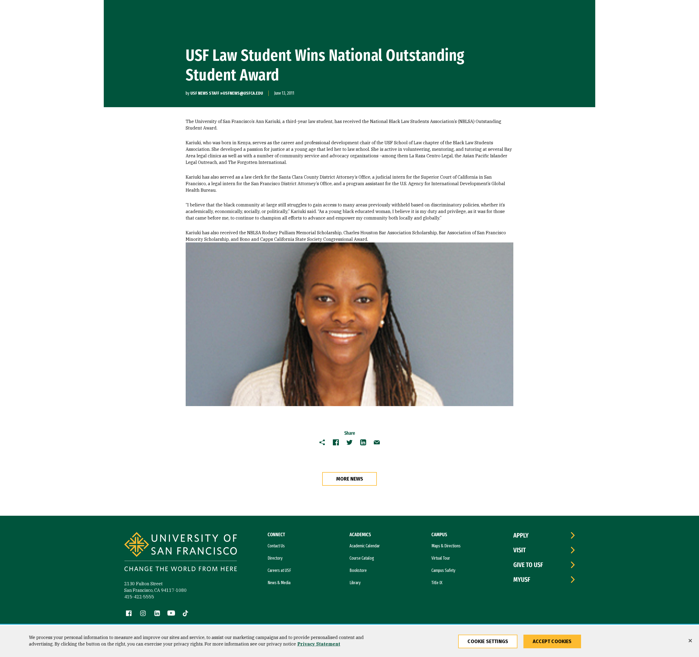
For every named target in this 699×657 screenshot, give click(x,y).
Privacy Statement (318, 644)
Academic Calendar (365, 545)
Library (355, 582)
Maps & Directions (446, 545)
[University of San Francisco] (180, 552)
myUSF (521, 579)
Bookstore (358, 570)
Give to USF (528, 565)
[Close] (690, 641)
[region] (349, 641)
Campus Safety (443, 570)
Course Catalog (362, 558)
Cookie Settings (487, 641)
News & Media (279, 582)
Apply (521, 535)
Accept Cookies (552, 641)
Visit (519, 550)
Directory (275, 558)
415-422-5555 (139, 596)
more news (349, 479)
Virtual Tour (440, 558)
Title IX (436, 582)
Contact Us (276, 545)
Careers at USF (279, 570)
